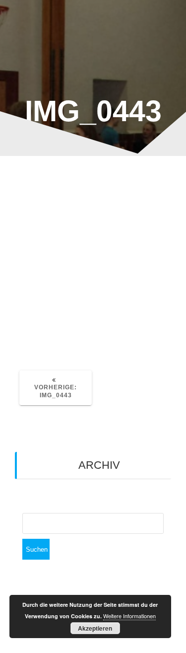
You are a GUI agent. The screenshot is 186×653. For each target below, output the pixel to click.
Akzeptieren (95, 628)
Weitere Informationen (129, 616)
